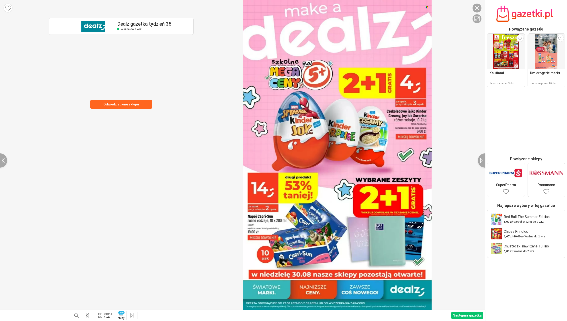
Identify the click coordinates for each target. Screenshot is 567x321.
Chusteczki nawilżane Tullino (526, 246)
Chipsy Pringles (516, 231)
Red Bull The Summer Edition (527, 217)
